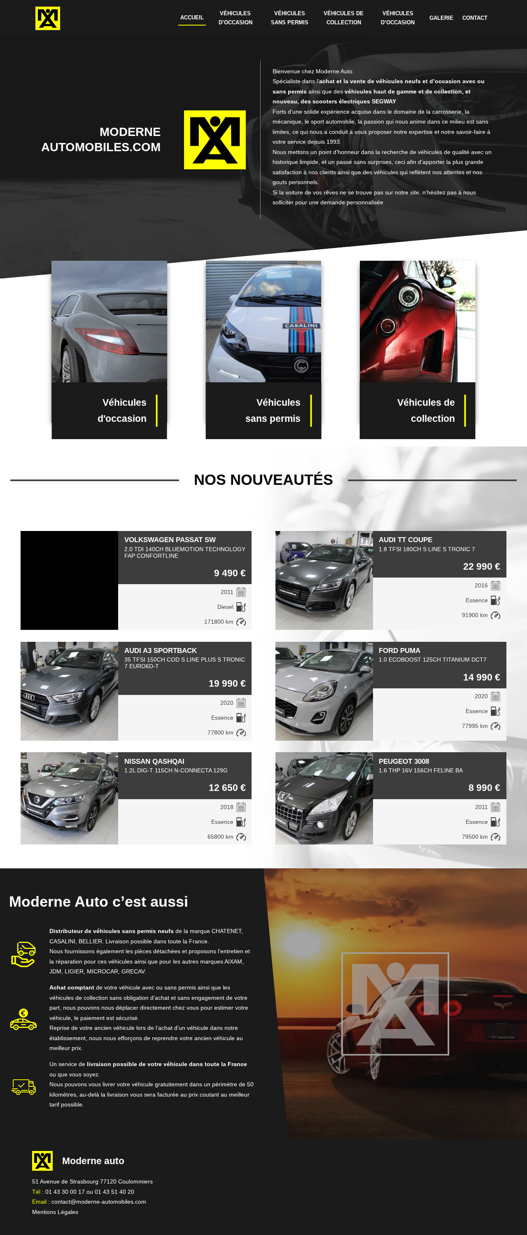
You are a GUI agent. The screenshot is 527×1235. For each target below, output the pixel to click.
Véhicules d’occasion (235, 18)
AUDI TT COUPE (405, 540)
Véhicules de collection (344, 18)
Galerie (441, 18)
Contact (474, 18)
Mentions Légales (55, 1212)
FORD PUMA (399, 650)
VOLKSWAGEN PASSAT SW (170, 540)
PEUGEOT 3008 (404, 761)
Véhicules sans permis (289, 18)
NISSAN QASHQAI (154, 761)
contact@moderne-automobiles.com (98, 1201)
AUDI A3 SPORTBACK (160, 650)
